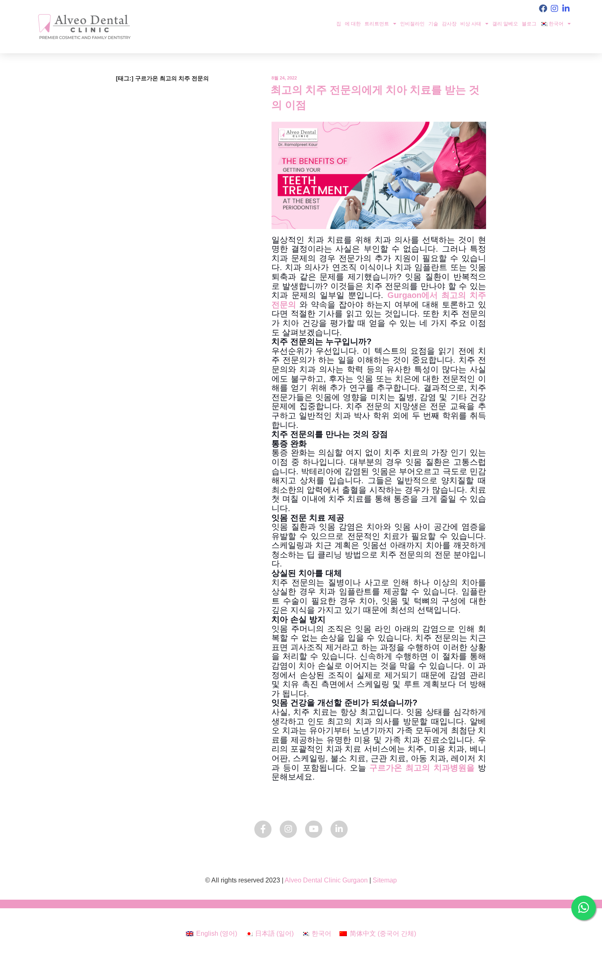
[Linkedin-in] (566, 8)
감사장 (449, 24)
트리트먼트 (376, 24)
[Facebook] (543, 8)
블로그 (529, 24)
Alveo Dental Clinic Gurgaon (326, 880)
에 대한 (353, 24)
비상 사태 (470, 24)
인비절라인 (412, 24)
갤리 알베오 (505, 24)
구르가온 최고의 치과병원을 (422, 767)
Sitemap (385, 880)
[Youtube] (313, 829)
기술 (433, 24)
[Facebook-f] (263, 829)
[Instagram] (554, 8)
